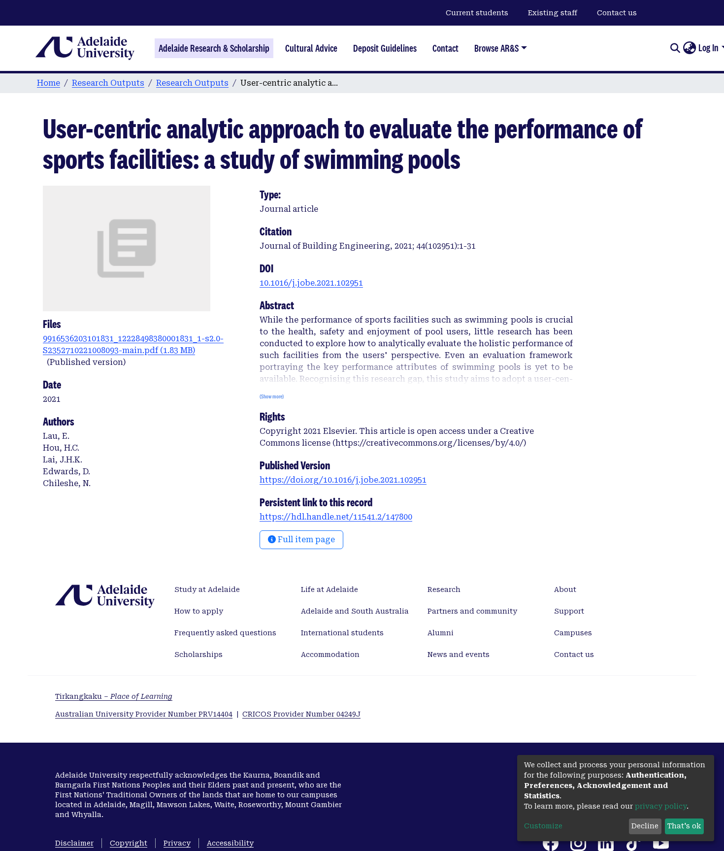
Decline (644, 826)
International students (342, 633)
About (565, 589)
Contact (445, 48)
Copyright (128, 843)
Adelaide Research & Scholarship (214, 48)
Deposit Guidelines (385, 48)
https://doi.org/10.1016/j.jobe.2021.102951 (343, 480)
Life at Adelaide (329, 589)
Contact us (617, 13)
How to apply (198, 611)
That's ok (684, 826)
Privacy (177, 843)
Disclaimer (74, 843)
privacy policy (661, 806)
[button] (689, 48)
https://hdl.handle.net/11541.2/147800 (336, 517)
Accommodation (330, 654)
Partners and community (472, 611)
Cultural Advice (311, 48)
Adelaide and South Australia (355, 611)
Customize (543, 826)
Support (569, 611)
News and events (459, 654)
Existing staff (552, 13)
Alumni (441, 633)
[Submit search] (675, 48)
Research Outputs (108, 83)
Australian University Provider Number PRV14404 (143, 714)
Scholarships (198, 654)
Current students (477, 13)
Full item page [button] (305, 539)
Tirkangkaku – (113, 696)
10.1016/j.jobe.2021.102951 (311, 283)
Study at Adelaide (207, 589)
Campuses (573, 633)
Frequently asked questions (225, 633)
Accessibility (230, 843)
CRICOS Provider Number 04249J (301, 714)
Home (48, 83)
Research (444, 589)
